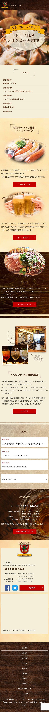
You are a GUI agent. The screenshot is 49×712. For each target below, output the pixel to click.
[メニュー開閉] (45, 5)
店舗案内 (32, 588)
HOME (24, 648)
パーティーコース (24, 304)
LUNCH (24, 663)
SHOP (24, 653)
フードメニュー (24, 184)
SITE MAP (24, 694)
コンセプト (24, 411)
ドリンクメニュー (24, 238)
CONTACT (24, 683)
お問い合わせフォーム (24, 531)
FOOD (24, 668)
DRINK (24, 673)
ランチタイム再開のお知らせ (13, 99)
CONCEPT (24, 658)
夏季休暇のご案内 (9, 83)
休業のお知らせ (9, 107)
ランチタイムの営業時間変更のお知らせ (18, 91)
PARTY (24, 678)
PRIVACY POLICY (24, 688)
